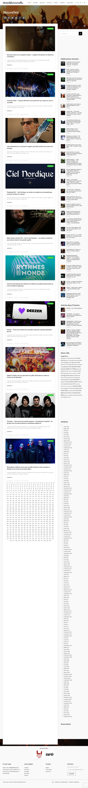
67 (49, 487)
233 (16, 506)
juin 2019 (66, 578)
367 (10, 521)
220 (27, 504)
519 (8, 538)
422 (22, 527)
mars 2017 (66, 628)
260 (44, 508)
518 (53, 536)
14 (29, 483)
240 (36, 506)
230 (8, 506)
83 (35, 488)
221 (30, 504)
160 (50, 496)
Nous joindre (70, 2)
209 (44, 502)
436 (13, 529)
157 (41, 496)
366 (8, 521)
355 (25, 519)
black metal (72, 358)
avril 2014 (66, 641)
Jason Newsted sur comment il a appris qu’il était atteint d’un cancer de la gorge (30, 147)
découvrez (76, 362)
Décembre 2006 (68, 674)
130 (13, 494)
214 (10, 504)
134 (25, 494)
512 (36, 536)
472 (19, 533)
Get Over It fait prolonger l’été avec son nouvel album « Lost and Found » (73, 229)
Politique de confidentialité (61, 782)
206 (36, 502)
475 (27, 533)
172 (36, 498)
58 (29, 487)
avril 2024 (66, 480)
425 (30, 527)
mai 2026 (66, 432)
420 (16, 527)
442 (30, 529)
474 (25, 533)
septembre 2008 (68, 657)
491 (25, 534)
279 (50, 510)
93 (9, 490)
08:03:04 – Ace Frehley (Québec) (74, 308)
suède (66, 395)
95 (13, 490)
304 (25, 513)
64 (42, 487)
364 (50, 519)
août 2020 (66, 555)
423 (25, 527)
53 (18, 487)
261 (47, 508)
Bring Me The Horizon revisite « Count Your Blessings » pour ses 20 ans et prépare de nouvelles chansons (73, 87)
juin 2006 (66, 686)
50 (11, 487)
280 (53, 510)
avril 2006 (66, 689)
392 (33, 523)
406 (25, 525)
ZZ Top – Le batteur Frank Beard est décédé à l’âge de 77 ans (74, 282)
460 (33, 531)
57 (27, 487)
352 (16, 519)
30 (16, 485)
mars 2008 (66, 666)
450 (53, 529)
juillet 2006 (66, 684)
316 (10, 515)
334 (13, 517)
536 (11, 540)
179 (8, 500)
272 (30, 510)
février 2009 (67, 651)
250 (16, 508)
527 (30, 538)
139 (39, 494)
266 (13, 510)
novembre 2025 (68, 444)
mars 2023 (66, 505)
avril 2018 (66, 603)
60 (33, 487)
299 (10, 513)
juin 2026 (66, 430)
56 (24, 487)
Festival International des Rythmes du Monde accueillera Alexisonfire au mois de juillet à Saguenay (30, 285)
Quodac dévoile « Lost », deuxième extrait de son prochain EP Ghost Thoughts (73, 130)
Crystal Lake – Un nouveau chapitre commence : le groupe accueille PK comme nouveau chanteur (74, 113)
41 (40, 485)
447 (44, 529)
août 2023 (66, 495)
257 (36, 508)
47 (53, 485)
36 (29, 485)
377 (39, 521)
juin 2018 (66, 599)
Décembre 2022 (68, 511)
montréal (75, 379)
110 (53, 490)
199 (16, 502)
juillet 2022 (66, 520)
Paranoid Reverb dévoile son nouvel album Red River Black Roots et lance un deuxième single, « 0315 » (73, 122)
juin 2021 (66, 542)
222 (33, 504)
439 (22, 529)
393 (36, 523)
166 (19, 498)
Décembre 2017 (68, 611)
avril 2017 (66, 626)
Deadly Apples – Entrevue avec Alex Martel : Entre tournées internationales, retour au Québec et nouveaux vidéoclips (74, 323)
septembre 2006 (68, 680)
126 (50, 492)
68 (51, 487)
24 (51, 483)
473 (22, 533)
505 (16, 536)
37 (31, 485)
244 (47, 506)
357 (30, 519)
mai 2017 (66, 624)
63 (40, 487)
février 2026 (67, 438)
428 (39, 527)
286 (22, 511)
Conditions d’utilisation (74, 782)
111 (8, 492)
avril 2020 (66, 559)
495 (36, 534)
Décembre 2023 (68, 488)
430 (44, 527)
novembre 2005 (68, 699)
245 (50, 506)
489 (19, 534)
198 (13, 502)
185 (25, 500)
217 (19, 504)
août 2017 (66, 618)
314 (53, 513)
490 (22, 534)
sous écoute (69, 393)
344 (41, 517)
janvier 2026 (67, 440)
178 (53, 498)
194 (50, 500)
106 (42, 490)
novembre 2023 (68, 490)
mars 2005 (66, 712)
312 (47, 513)
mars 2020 (66, 561)
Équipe (47, 767)
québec (78, 388)
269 (22, 510)
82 (33, 488)
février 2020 (67, 563)
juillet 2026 (66, 428)
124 (44, 492)
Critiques (56, 2)
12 (25, 483)
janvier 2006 (67, 695)
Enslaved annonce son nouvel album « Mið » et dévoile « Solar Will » (74, 146)
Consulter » (9, 65)
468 (8, 533)
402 (13, 525)
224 (39, 504)
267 (16, 510)
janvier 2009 (67, 653)
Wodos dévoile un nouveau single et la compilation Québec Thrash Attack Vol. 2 (74, 153)
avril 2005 (66, 710)
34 (24, 485)
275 (39, 510)
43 (44, 485)
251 (19, 508)
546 (39, 540)
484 (53, 533)
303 (22, 513)
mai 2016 (66, 638)
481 (44, 533)
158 (44, 496)
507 (22, 536)
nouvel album (71, 381)
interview (67, 373)
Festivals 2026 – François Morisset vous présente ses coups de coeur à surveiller (30, 102)
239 (33, 506)
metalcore (73, 375)
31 (18, 485)
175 (44, 498)
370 (19, 521)
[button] (5, 17)
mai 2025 (66, 455)
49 (9, 487)
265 (10, 510)
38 (33, 485)
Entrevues (49, 2)
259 (41, 508)
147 (13, 496)
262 (50, 508)
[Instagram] (82, 2)
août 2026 (66, 426)
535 (53, 538)
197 (10, 502)
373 (27, 521)
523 (19, 538)
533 (47, 538)
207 (39, 502)
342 (36, 517)
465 (47, 531)
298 (8, 513)
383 (8, 523)
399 (53, 523)
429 (41, 527)
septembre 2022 (68, 517)
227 (47, 504)
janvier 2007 (67, 672)
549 (47, 540)
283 (13, 511)
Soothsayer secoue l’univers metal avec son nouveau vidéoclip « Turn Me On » (73, 63)
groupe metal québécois (72, 366)
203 (27, 502)
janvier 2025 (67, 463)
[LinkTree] (75, 2)
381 (50, 521)
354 (22, 519)
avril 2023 (66, 503)
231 (10, 506)
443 (33, 529)
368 (13, 521)
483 (50, 533)
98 (20, 490)
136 (30, 494)
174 (41, 498)
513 (39, 536)
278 (47, 510)
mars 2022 (66, 528)
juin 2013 (66, 643)
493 (30, 534)
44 (46, 485)
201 (22, 502)
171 (33, 498)
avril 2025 (66, 457)
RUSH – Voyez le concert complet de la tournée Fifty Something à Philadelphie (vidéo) (73, 71)
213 (8, 504)
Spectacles (42, 2)
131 (16, 494)
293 (41, 511)
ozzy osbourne (70, 386)
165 (16, 498)
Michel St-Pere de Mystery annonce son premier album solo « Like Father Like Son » (73, 243)
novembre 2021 (68, 534)
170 (30, 498)
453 (13, 531)
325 (36, 515)
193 (47, 500)
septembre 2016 (68, 636)
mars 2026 (66, 436)
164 (13, 498)
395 (41, 523)
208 (41, 502)
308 (36, 513)
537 (13, 540)
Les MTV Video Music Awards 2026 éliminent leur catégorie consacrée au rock (73, 275)
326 (39, 515)
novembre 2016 (68, 634)
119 (30, 492)
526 (27, 538)
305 (27, 513)
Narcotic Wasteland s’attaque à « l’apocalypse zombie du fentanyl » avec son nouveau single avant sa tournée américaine (73, 172)
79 (27, 488)
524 (22, 538)
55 (22, 487)
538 (16, 540)
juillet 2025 (66, 451)
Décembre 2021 (68, 532)
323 (30, 515)
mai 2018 (66, 601)
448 (47, 529)
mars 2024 (66, 482)
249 (13, 508)
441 (27, 529)
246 (53, 506)
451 (8, 531)
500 (50, 534)
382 (53, 521)
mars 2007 (66, 670)
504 (13, 536)
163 (10, 498)
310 (41, 513)
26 (7, 485)
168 (25, 498)
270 (25, 510)
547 (42, 540)
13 (27, 483)
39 (35, 485)
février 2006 (67, 693)
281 (8, 511)
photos (77, 386)
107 (45, 490)
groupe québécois (68, 369)
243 (44, 506)
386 (16, 523)
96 (15, 490)
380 (47, 521)
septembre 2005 (68, 703)
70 (7, 488)
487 (13, 534)
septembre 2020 (68, 553)
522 (16, 538)
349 (8, 519)
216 (16, 504)
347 (50, 517)
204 (30, 502)
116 (22, 492)
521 (13, 538)
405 (22, 525)
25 (53, 483)
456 (22, 531)
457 (25, 531)
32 (20, 485)
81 (31, 488)
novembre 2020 (68, 549)
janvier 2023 (67, 509)
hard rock (71, 371)
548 (44, 540)
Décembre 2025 (68, 442)
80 (29, 488)
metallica (77, 377)
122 (39, 492)
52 (16, 487)
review (64, 390)
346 (47, 517)
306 (30, 513)
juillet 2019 (66, 576)
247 (8, 508)
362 (44, 519)
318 (16, 515)
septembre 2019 (68, 572)
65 (44, 487)
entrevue (64, 364)
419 (13, 527)
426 (33, 527)
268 (19, 510)
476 (30, 533)
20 (42, 483)
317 (13, 515)
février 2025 (67, 461)
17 (36, 483)
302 (19, 513)
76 (20, 488)
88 (46, 488)
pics (63, 388)
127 (53, 492)
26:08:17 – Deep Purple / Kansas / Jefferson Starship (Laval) (74, 288)
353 (19, 519)
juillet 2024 (66, 474)
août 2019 (66, 574)
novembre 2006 (68, 676)
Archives (26, 775)
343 (39, 517)
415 (50, 525)
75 (18, 488)
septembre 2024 (68, 470)
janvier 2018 (67, 609)
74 (16, 488)
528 (33, 538)
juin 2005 (66, 709)
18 (38, 483)
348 (53, 517)
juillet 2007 (66, 668)
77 (22, 488)
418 (10, 527)
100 (25, 490)
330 (50, 515)
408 (30, 525)
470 (13, 533)
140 (41, 494)
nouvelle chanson (69, 384)
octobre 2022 (67, 515)
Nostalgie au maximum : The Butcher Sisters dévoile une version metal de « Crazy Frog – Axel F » (74, 138)
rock (75, 390)
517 (50, 536)
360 (39, 519)
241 (39, 506)
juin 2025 (66, 453)
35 (27, 485)
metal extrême (70, 377)
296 (50, 511)
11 (23, 483)
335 (16, 517)
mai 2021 (66, 543)
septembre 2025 (68, 447)
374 (30, 521)
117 (25, 492)
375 (33, 521)
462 (39, 531)
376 (36, 521)
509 (27, 536)
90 (51, 488)
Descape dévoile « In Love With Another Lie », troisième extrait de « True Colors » (73, 236)
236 (25, 506)
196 (8, 502)
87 (44, 488)
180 (10, 500)
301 (16, 513)
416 (53, 525)
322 (27, 515)
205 (33, 502)
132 (19, 494)
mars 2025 (66, 459)
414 (47, 525)
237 (27, 506)
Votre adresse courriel (73, 767)
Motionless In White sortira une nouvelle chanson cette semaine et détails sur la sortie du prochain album (28, 468)
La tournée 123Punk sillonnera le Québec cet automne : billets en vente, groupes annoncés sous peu (74, 267)
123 (41, 492)
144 (53, 494)
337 (22, 517)
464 (44, 531)
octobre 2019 (67, 570)
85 (40, 488)
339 (27, 517)
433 (53, 527)
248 (10, 508)
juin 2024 (66, 476)
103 (33, 490)
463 (41, 531)
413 (44, 525)
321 (25, 515)
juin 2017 (66, 622)
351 (13, 519)
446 (41, 529)
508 (25, 536)
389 (25, 523)
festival (70, 364)
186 (27, 500)
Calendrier (62, 2)
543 (30, 540)
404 (19, 525)
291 (36, 511)
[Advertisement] (30, 558)
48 (7, 487)
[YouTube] (84, 2)
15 (31, 483)
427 (36, 527)
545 (36, 540)
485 (8, 534)
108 (47, 490)
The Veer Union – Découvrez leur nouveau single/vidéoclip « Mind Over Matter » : (74, 191)
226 (44, 504)
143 (50, 494)
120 (33, 492)
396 (44, 523)
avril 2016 (66, 639)
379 (44, 521)
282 (10, 511)
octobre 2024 (67, 469)
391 (30, 523)
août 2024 (66, 472)
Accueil (29, 2)
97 (18, 490)
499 (47, 534)
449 (50, 529)
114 (16, 492)
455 (19, 531)
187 (30, 500)
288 (27, 511)
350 (10, 519)
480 (41, 533)
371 (22, 521)
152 (27, 496)
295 (47, 511)
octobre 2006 (67, 678)
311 (44, 513)
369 (16, 521)
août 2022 (66, 518)
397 (47, 523)
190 (39, 500)
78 (24, 488)
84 (38, 488)
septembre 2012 (68, 645)
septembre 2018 (68, 593)
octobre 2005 (67, 701)
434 (8, 529)
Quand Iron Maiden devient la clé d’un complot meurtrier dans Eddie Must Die (74, 205)
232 (13, 506)
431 (47, 527)
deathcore (67, 360)
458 (27, 531)
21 (45, 483)
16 (34, 483)
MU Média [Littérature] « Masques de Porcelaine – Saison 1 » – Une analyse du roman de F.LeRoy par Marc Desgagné (73, 258)
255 (30, 508)
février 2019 (67, 586)
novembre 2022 (68, 513)
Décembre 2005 (68, 697)
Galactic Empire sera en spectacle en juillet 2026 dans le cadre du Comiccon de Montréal (28, 376)
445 (39, 529)
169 (27, 498)
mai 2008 (66, 664)
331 (53, 515)
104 (36, 490)
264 (8, 510)
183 (19, 500)
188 (33, 500)
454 (16, 531)
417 (8, 527)
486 (10, 534)
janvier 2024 (67, 486)
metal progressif (66, 379)
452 (10, 531)
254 (27, 508)
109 (50, 490)
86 (42, 488)
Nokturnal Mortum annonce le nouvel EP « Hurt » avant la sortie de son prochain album (74, 198)
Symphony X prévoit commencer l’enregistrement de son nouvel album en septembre (74, 79)
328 (44, 515)
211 (50, 502)
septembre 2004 (68, 716)
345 (44, 517)
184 (22, 500)
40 (38, 485)
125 (47, 492)
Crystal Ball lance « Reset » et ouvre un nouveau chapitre (73, 250)
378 (41, 521)
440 (25, 529)
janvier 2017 (67, 630)
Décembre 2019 (68, 566)
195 (53, 500)
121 (36, 492)
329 (47, 515)
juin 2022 (66, 522)
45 (49, 485)
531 (41, 538)
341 (33, 517)
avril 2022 (66, 526)
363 (47, 519)
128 (8, 494)
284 (16, 511)
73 (13, 488)
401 (10, 525)
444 (36, 529)
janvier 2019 (67, 588)
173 (39, 498)
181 (13, 500)
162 (8, 498)
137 (33, 494)
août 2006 (66, 682)
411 (39, 525)
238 (30, 506)
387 (19, 523)
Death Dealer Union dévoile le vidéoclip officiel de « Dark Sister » (73, 105)
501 (53, 534)
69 (53, 487)
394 (39, 523)
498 (44, 534)
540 (22, 540)
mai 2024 (66, 478)
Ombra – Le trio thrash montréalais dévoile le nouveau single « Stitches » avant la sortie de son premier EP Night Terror (74, 182)
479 (39, 533)
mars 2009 (66, 649)
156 (39, 496)
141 (44, 494)
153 (30, 496)
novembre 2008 (68, 655)
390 (27, 523)
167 (22, 498)
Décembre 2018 (68, 590)
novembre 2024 (68, 467)
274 (36, 510)
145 (8, 496)
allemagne (64, 358)
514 (41, 536)
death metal (75, 360)
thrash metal (73, 395)
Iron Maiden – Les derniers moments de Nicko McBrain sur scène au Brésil (74, 315)
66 (46, 487)
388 (22, 523)
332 (8, 517)
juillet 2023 (66, 497)
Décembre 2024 (68, 465)
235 (22, 506)
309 (39, 513)
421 (19, 527)
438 (19, 529)
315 (8, 515)
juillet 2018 (66, 597)
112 (10, 492)
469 (10, 533)
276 (41, 510)
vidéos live (67, 397)
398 (50, 523)
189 (36, 500)
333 (10, 517)
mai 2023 (66, 501)
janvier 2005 (67, 714)
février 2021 (67, 547)
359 (36, 519)
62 (38, 487)
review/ (70, 390)
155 (36, 496)
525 (25, 538)
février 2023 (67, 507)
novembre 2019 (68, 568)
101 (28, 490)
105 (39, 490)
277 (44, 510)
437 (16, 529)
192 (44, 500)
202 (25, 502)
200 (19, 502)
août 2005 (66, 705)
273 (33, 510)
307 (33, 513)
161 (53, 496)
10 (20, 483)
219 (25, 504)
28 (11, 485)
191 (41, 500)
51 (13, 487)
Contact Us (48, 771)
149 (19, 496)
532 (44, 538)
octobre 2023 (67, 492)
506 (19, 536)
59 (31, 487)
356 (27, 519)
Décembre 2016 (68, 632)
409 (33, 525)
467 (53, 531)
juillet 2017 (66, 620)
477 (33, 533)
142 (47, 494)
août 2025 (66, 449)
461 (36, 531)
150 (22, 496)
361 (41, 519)
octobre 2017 (67, 614)
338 (25, 517)
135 (27, 494)
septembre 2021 (68, 538)
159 (47, 496)
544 (33, 540)
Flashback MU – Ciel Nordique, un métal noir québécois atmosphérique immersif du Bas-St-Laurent (29, 193)
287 (25, 511)
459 (30, 531)
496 (39, 534)
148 (16, 496)
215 (13, 504)
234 (19, 506)
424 (27, 527)
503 (10, 536)
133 (22, 494)
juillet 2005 (66, 707)
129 (10, 494)
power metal (70, 388)
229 (53, 504)
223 (36, 504)
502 (8, 536)
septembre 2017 (68, 616)
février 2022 (67, 530)
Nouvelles (35, 2)
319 (19, 515)
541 (25, 540)
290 (33, 511)
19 (40, 483)
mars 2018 (66, 605)
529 (36, 538)
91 (53, 488)
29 (13, 485)
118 (27, 492)
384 (10, 523)
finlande (76, 364)
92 (7, 490)
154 (33, 496)
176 (47, 498)
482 (47, 533)
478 (36, 533)
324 (33, 515)
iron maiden (74, 373)
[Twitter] (80, 2)
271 (27, 510)
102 (30, 490)
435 (10, 529)
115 (19, 492)
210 (47, 502)
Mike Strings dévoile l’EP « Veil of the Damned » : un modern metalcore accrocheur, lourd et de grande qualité (29, 239)
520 (10, 538)
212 (53, 502)
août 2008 (66, 659)
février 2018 (67, 607)
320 (22, 515)
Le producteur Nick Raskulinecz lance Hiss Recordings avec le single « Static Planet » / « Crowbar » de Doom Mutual (74, 221)
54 (20, 487)
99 (22, 490)
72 (11, 488)
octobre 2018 (67, 591)
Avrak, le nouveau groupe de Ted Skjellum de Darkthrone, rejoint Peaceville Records (73, 213)
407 (27, 525)
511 (33, 536)
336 (19, 517)
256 (33, 508)
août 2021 (66, 540)
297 (53, 511)
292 (39, 511)
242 (41, 506)
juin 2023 (66, 499)
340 (30, 517)
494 (33, 534)
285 (19, 511)
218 (22, 504)
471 (16, 533)
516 (47, 536)
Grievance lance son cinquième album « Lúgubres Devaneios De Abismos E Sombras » (30, 56)
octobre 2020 (67, 551)
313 (50, 513)
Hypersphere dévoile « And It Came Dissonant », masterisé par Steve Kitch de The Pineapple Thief (73, 295)
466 (50, 531)
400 (8, 525)
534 (50, 538)
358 (33, 519)
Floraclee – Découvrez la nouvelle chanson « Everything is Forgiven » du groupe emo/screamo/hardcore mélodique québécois (30, 422)
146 (10, 496)
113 (13, 492)
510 (30, 536)
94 (11, 490)
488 (16, 534)
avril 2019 (66, 582)
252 (22, 508)
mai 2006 (66, 687)
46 (51, 485)
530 (39, 538)
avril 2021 (66, 545)
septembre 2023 (68, 494)
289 (30, 511)
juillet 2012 (66, 647)
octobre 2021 (67, 536)
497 (41, 534)
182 (16, 500)
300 (13, 513)
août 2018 (66, 595)
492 (27, 534)
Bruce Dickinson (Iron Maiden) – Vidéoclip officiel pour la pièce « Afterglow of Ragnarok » (74, 344)
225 (41, 504)
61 (35, 487)
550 (50, 540)
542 (28, 540)
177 (50, 498)
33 (22, 485)
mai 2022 (66, 524)
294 (44, 511)
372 (25, 521)
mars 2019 (66, 584)
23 (49, 483)
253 (25, 508)
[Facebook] (78, 2)
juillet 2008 (66, 661)
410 (36, 525)
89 (49, 488)
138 (36, 494)
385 (13, 523)
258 (39, 508)
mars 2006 (66, 691)
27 (9, 485)
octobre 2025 (67, 446)
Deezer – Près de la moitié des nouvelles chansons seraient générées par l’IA (29, 331)
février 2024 (67, 484)
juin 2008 (66, 662)
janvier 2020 (67, 565)
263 (53, 508)
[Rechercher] (80, 33)
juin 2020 (66, 557)
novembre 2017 (68, 613)
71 (9, 488)
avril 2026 (66, 434)
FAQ (53, 782)
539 (19, 540)
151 (25, 496)
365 (53, 519)
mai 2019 (66, 580)
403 (16, 525)
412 (41, 525)
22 (47, 483)
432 (50, 527)
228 (50, 504)
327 (41, 515)
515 (44, 536)
